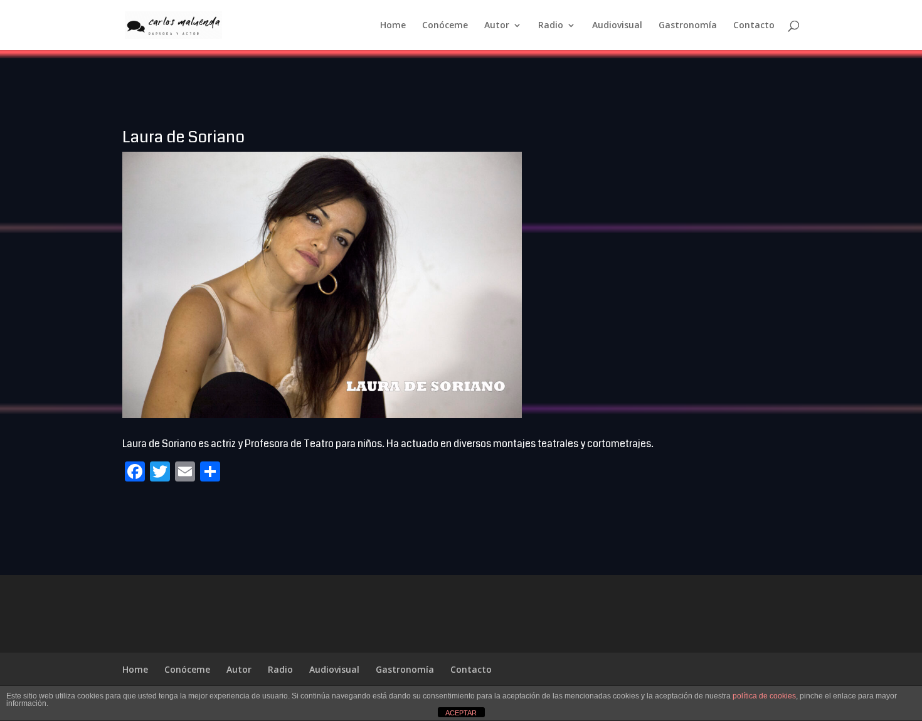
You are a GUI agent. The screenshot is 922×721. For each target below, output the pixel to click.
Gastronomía (688, 26)
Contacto (754, 26)
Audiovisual (617, 26)
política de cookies (764, 696)
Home (393, 26)
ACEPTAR (461, 713)
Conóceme (445, 26)
